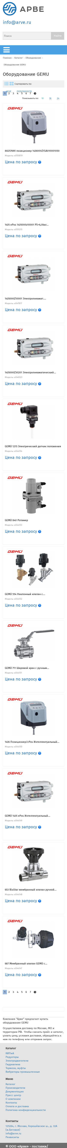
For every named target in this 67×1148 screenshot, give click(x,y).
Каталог (18, 58)
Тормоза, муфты (16, 1068)
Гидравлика (13, 1064)
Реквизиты (12, 1137)
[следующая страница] (35, 93)
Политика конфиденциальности (26, 1110)
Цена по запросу (21, 161)
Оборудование (33, 58)
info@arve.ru (17, 22)
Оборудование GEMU (15, 64)
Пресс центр (13, 1095)
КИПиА (10, 1053)
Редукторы (12, 1057)
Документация (15, 1091)
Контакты (11, 1102)
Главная (7, 58)
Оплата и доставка (17, 1106)
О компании (13, 1099)
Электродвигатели (17, 1060)
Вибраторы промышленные (23, 1071)
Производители (15, 1087)
